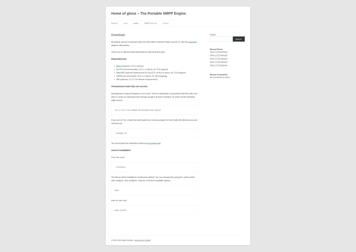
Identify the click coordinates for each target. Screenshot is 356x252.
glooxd (136, 23)
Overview (114, 23)
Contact (166, 23)
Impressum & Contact (142, 240)
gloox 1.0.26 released (218, 58)
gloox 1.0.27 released (218, 55)
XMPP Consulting (150, 23)
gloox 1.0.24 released (218, 65)
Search (213, 35)
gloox (125, 23)
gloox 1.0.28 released (218, 52)
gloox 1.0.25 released (218, 62)
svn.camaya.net (153, 143)
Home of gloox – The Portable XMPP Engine (148, 13)
